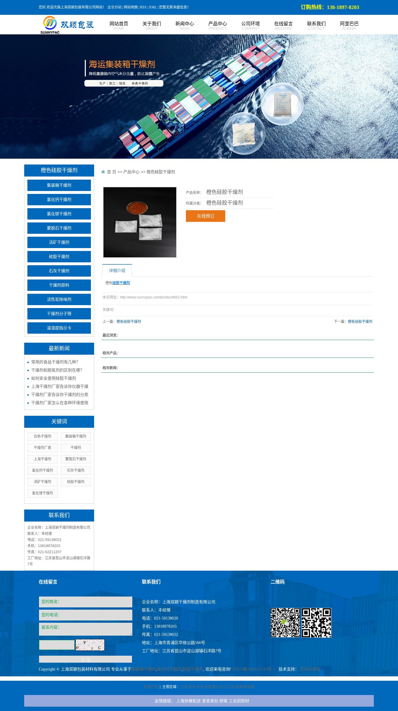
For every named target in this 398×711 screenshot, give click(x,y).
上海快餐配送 (188, 700)
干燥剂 (76, 448)
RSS (143, 7)
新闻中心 (184, 26)
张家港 (241, 687)
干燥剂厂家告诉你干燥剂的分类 (59, 394)
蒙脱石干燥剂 (59, 228)
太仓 (199, 687)
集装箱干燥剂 (59, 185)
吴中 (192, 687)
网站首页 (119, 26)
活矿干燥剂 (59, 242)
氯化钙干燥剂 (59, 199)
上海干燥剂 (42, 459)
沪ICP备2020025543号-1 (254, 669)
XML (153, 7)
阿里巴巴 (349, 26)
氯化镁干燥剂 (59, 214)
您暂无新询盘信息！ (175, 7)
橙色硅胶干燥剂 (161, 171)
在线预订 (205, 216)
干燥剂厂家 (42, 448)
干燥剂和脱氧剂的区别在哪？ (57, 370)
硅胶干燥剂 (59, 256)
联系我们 (316, 26)
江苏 (184, 687)
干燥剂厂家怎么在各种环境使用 (59, 402)
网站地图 (131, 7)
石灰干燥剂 (59, 271)
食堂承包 (210, 700)
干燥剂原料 (59, 285)
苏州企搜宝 (310, 669)
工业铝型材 (239, 700)
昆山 (215, 687)
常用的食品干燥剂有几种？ (55, 362)
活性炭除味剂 (59, 299)
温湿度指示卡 (59, 328)
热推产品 (151, 687)
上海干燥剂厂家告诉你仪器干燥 (59, 386)
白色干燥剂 (42, 436)
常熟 (207, 687)
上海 (231, 687)
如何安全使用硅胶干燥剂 (53, 378)
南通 (250, 687)
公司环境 (250, 26)
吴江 (223, 687)
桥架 (223, 700)
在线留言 (283, 26)
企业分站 (114, 7)
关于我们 (151, 26)
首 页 (111, 171)
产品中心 (217, 26)
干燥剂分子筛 (59, 314)
